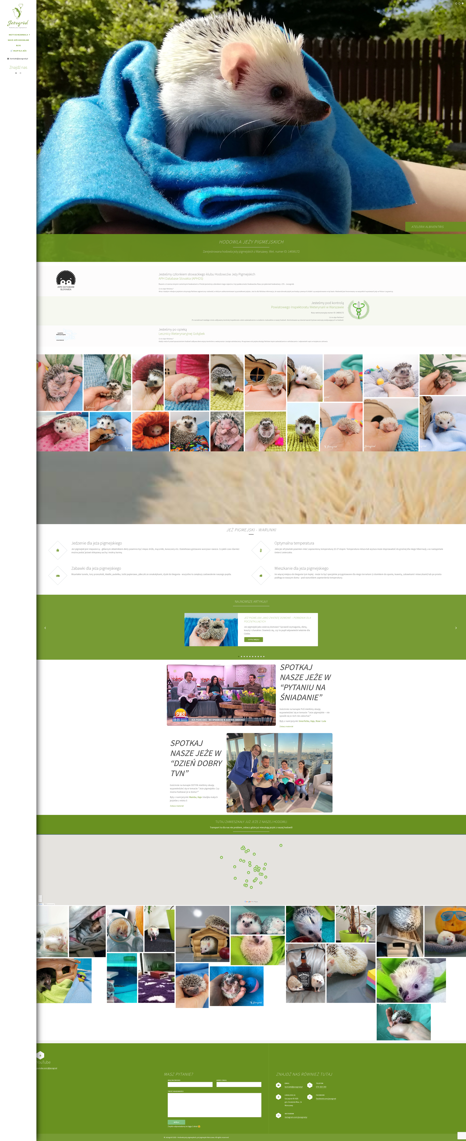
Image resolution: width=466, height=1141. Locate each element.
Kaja (312, 721)
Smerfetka (304, 721)
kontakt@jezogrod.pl (294, 1087)
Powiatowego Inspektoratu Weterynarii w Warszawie (307, 307)
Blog (18, 45)
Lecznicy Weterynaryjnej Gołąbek (182, 333)
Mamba (192, 797)
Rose (318, 721)
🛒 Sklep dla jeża (18, 50)
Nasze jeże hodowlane (18, 40)
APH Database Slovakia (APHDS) (181, 278)
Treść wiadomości (176, 1091)
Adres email (221, 1080)
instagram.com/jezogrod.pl (296, 1117)
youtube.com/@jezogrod (46, 1068)
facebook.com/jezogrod (326, 1098)
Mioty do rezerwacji (18, 34)
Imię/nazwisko (174, 1080)
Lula (324, 721)
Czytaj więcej (253, 639)
